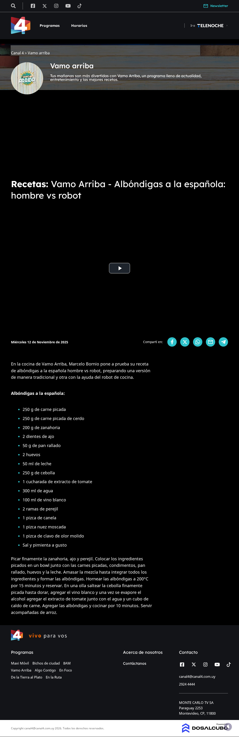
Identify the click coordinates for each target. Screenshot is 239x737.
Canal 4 (17, 53)
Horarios (79, 25)
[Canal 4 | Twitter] (45, 5)
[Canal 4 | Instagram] (56, 5)
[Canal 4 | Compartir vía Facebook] (172, 342)
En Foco (65, 670)
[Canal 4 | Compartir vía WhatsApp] (197, 342)
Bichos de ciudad (46, 663)
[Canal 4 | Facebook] (33, 5)
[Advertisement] (119, 139)
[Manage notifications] (228, 726)
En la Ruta (54, 677)
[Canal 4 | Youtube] (68, 5)
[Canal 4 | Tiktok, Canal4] (80, 5)
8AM (67, 663)
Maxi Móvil (20, 663)
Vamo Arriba (21, 670)
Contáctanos (134, 663)
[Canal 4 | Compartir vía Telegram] (223, 342)
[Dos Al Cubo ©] (205, 731)
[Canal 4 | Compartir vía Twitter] (185, 342)
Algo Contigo (45, 670)
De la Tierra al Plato (26, 677)
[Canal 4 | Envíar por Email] (210, 342)
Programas (50, 25)
